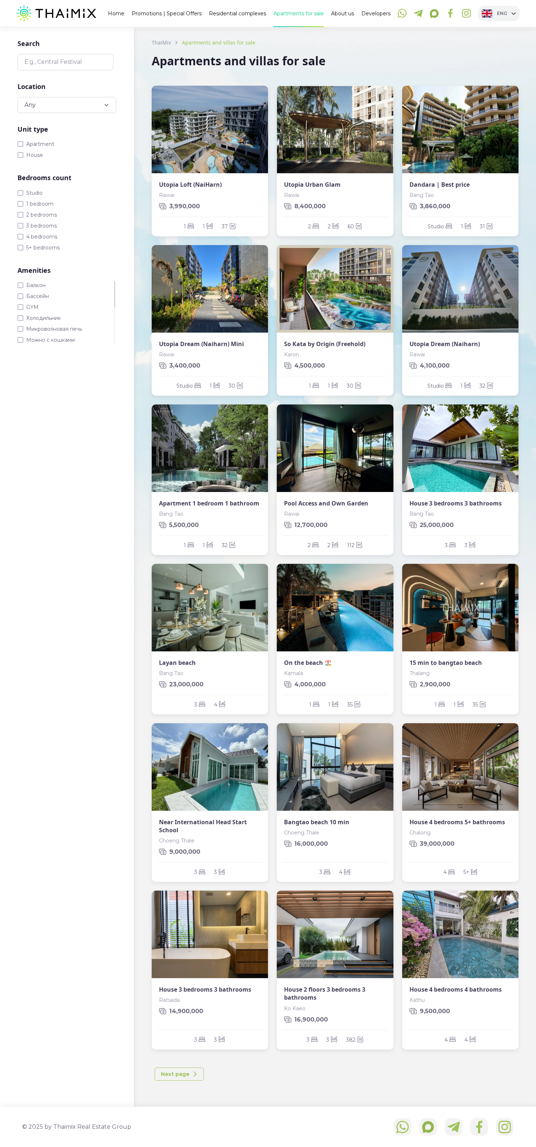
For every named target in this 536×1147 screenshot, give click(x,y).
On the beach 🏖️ (308, 663)
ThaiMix (161, 42)
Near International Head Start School (203, 826)
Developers (376, 13)
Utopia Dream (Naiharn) (444, 344)
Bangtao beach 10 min (316, 822)
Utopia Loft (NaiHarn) (190, 185)
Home (116, 13)
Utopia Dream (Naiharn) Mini (201, 344)
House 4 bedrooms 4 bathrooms (455, 989)
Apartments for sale (298, 13)
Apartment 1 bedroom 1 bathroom (209, 503)
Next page (175, 1074)
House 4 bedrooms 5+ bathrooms (457, 822)
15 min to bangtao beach (445, 663)
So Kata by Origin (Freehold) (324, 344)
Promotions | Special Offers (167, 13)
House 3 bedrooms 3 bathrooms (455, 503)
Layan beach (177, 663)
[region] (67, 313)
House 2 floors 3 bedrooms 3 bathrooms (324, 993)
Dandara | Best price (439, 185)
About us (342, 13)
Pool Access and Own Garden (326, 503)
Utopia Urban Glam (312, 185)
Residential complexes (237, 13)
